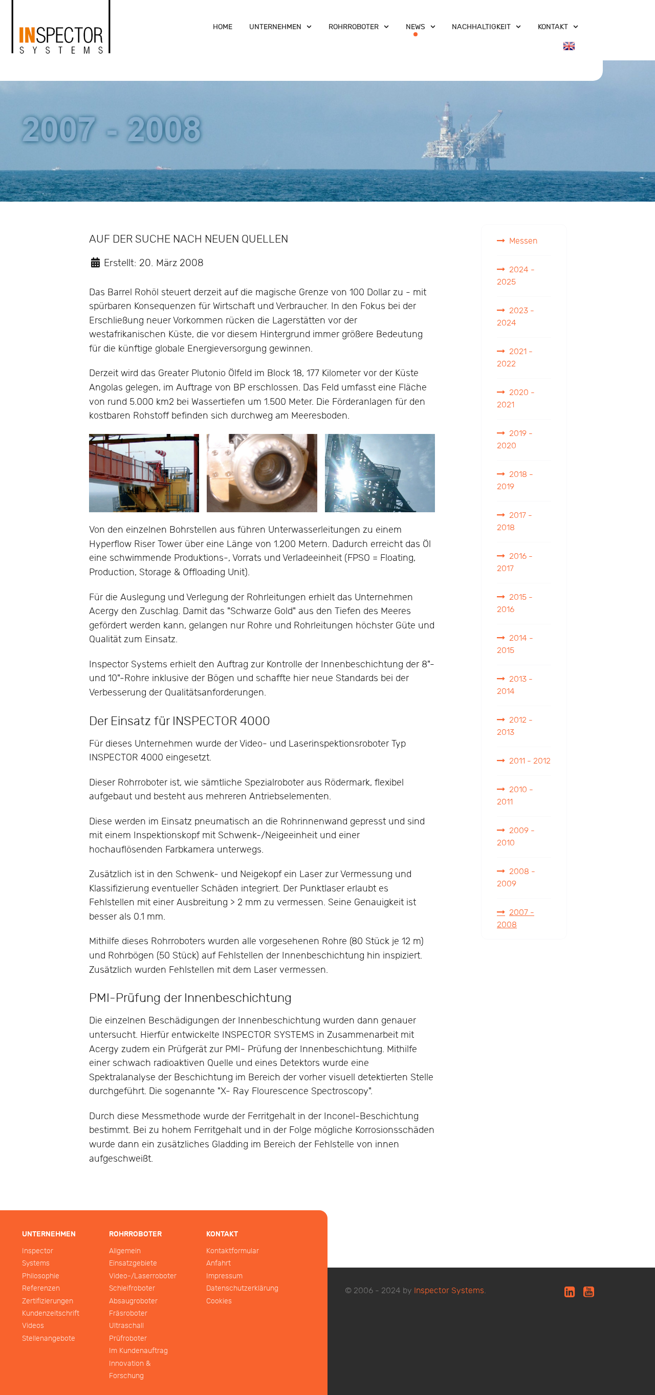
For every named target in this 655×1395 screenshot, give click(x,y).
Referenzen (41, 1288)
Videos (33, 1325)
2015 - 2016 (515, 604)
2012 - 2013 (515, 726)
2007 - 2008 (515, 919)
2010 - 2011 (515, 796)
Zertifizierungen (47, 1301)
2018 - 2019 (515, 481)
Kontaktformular (232, 1251)
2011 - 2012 (530, 761)
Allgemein (125, 1251)
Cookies (219, 1301)
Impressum (224, 1276)
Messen (523, 241)
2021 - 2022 (515, 358)
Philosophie (40, 1276)
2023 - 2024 (515, 317)
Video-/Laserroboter (143, 1276)
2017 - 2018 (514, 522)
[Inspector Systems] (61, 37)
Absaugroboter (133, 1301)
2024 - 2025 (516, 276)
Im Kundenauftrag (138, 1350)
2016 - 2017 (515, 563)
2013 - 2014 (515, 685)
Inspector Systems (449, 1291)
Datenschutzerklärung (242, 1288)
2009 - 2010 (516, 837)
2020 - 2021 (516, 399)
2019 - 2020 (515, 440)
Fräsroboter (128, 1313)
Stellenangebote (48, 1338)
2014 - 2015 (515, 645)
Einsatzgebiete (133, 1263)
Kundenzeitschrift (50, 1313)
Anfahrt (218, 1263)
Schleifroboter (132, 1288)
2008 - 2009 (516, 878)
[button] (144, 473)
